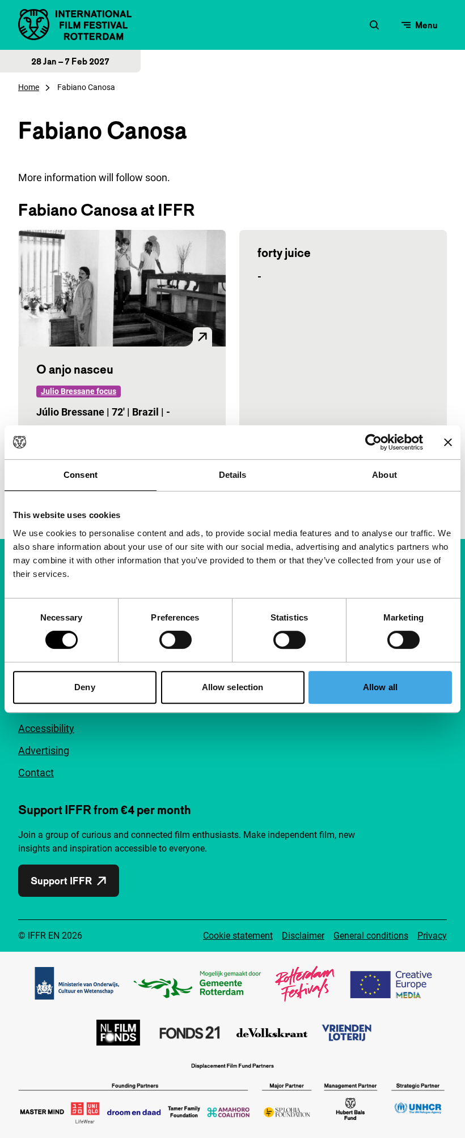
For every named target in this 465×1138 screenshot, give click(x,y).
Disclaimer (303, 935)
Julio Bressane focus (78, 391)
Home (28, 87)
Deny (84, 687)
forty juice (284, 252)
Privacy (432, 935)
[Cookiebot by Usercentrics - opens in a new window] (373, 442)
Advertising (43, 750)
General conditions (370, 935)
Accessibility (46, 728)
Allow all (380, 687)
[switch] (175, 640)
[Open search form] (374, 24)
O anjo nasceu (74, 369)
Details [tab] (233, 475)
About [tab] (384, 475)
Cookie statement (238, 935)
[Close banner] (448, 442)
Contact (36, 772)
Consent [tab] (81, 475)
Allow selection (233, 687)
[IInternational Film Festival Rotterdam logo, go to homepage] (75, 24)
